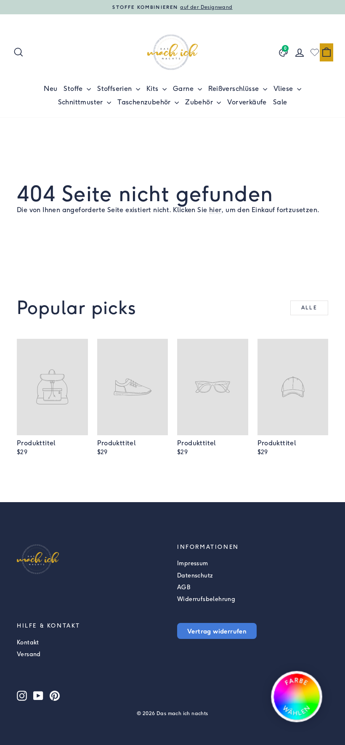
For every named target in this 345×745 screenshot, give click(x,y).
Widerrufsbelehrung (206, 599)
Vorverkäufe (246, 102)
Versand (29, 654)
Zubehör (200, 102)
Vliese (284, 89)
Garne (184, 89)
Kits (153, 89)
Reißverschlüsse (234, 89)
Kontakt (28, 642)
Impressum (192, 563)
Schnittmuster (81, 102)
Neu (50, 89)
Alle (309, 308)
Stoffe (74, 89)
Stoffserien (115, 89)
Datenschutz (195, 575)
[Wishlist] (315, 52)
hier (215, 210)
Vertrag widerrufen (217, 631)
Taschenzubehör (144, 102)
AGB (183, 587)
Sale (280, 102)
